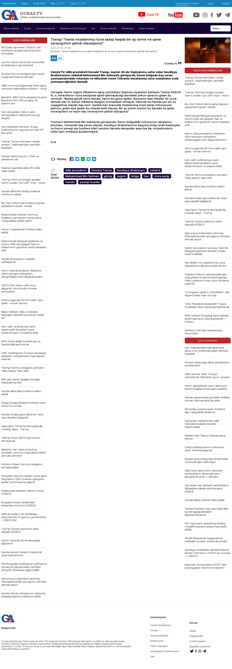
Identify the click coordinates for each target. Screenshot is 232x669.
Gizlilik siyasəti (197, 641)
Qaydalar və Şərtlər (199, 646)
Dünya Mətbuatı (159, 635)
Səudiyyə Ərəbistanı (131, 170)
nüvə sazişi (161, 176)
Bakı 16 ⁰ (57, 3)
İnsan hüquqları (146, 28)
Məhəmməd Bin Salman (82, 176)
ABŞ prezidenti (76, 170)
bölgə (135, 176)
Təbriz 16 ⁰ (77, 3)
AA (53, 58)
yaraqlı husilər (90, 182)
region (121, 176)
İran (93, 28)
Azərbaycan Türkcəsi (187, 3)
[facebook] (212, 15)
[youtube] (175, 15)
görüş (108, 176)
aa (60, 58)
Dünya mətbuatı (108, 28)
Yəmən (70, 182)
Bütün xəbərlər (11, 28)
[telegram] (227, 15)
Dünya (27, 28)
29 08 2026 (39, 3)
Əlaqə (24, 3)
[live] (148, 15)
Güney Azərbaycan (45, 28)
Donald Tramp (101, 170)
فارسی (210, 3)
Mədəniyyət (128, 28)
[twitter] (219, 15)
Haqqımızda (196, 636)
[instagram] (205, 15)
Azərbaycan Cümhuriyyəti (73, 28)
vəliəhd (155, 170)
